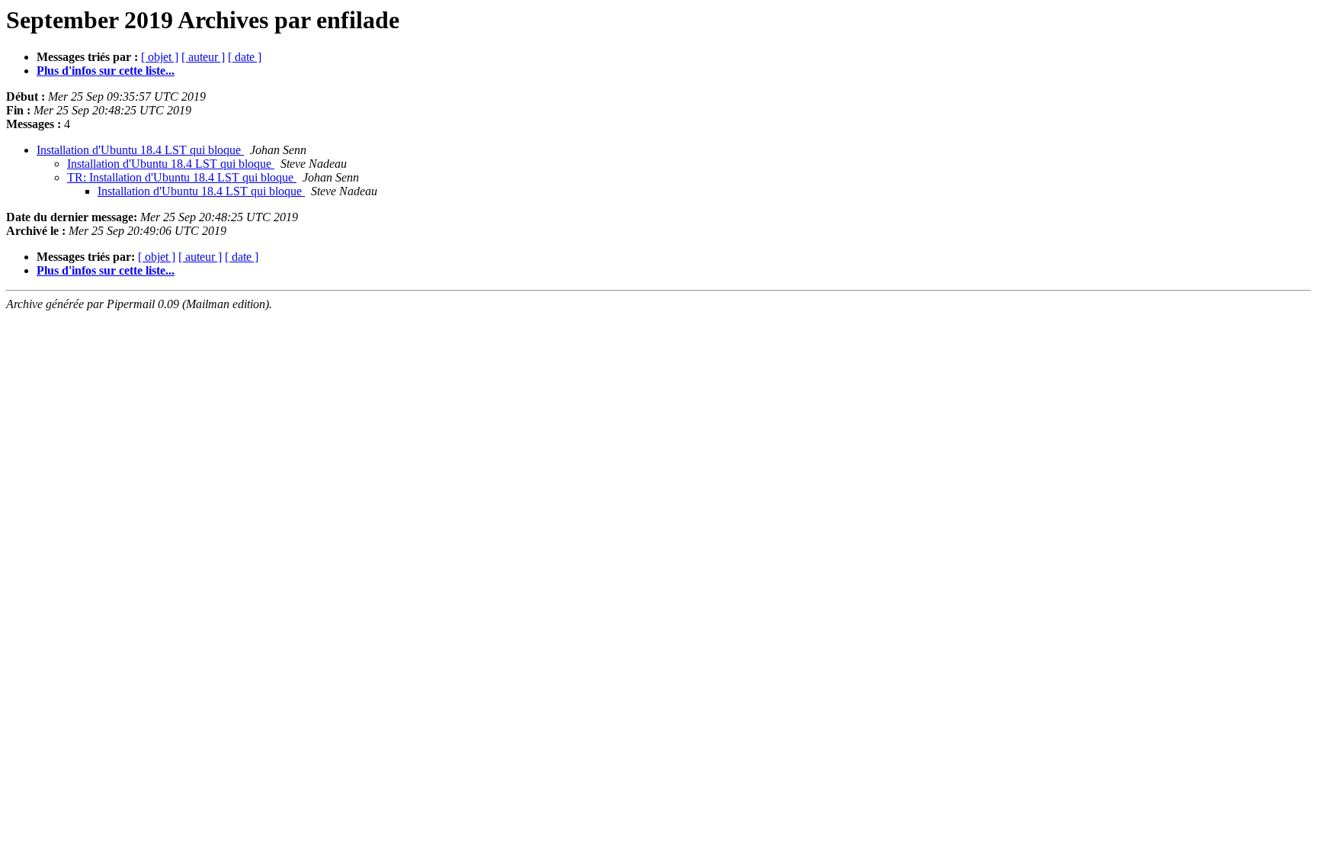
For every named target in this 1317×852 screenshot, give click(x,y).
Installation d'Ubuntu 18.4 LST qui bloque (140, 149)
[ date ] (244, 56)
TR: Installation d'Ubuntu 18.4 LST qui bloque (181, 177)
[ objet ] (159, 56)
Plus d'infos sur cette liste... (106, 70)
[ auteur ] (203, 56)
